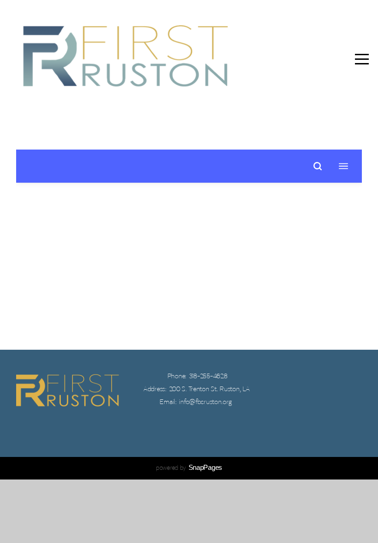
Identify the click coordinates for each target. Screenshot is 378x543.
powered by (189, 468)
